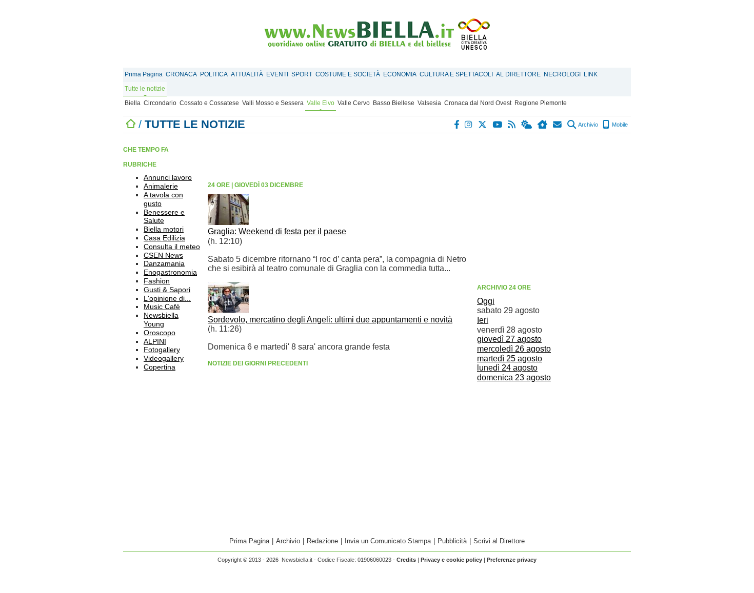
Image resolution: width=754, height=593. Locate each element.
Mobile (619, 124)
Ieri (482, 320)
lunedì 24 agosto (507, 367)
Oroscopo (159, 333)
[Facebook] (457, 124)
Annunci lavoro (168, 177)
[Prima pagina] (130, 124)
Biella (133, 103)
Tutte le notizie (145, 88)
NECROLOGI (562, 74)
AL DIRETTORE (518, 74)
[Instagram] (469, 124)
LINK (591, 74)
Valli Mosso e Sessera (273, 103)
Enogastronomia (170, 272)
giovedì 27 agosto (509, 339)
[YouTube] (497, 124)
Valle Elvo (320, 103)
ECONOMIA (399, 74)
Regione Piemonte (540, 103)
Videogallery (164, 358)
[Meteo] (527, 124)
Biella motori (164, 229)
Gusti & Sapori (167, 289)
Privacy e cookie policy (451, 560)
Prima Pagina (144, 74)
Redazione (322, 541)
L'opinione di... (167, 298)
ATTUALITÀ (247, 74)
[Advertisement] (554, 208)
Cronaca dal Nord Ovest (477, 103)
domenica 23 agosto (514, 377)
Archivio (587, 124)
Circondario (160, 103)
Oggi (485, 301)
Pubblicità (452, 541)
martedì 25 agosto (509, 358)
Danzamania (164, 263)
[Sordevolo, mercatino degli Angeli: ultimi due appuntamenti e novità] (228, 309)
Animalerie (161, 186)
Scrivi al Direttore (499, 541)
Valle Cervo (354, 103)
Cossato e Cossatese (209, 103)
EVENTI (277, 74)
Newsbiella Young (161, 319)
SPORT (301, 74)
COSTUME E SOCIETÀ (347, 74)
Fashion (157, 281)
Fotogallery (162, 349)
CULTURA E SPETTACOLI (456, 74)
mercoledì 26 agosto (514, 348)
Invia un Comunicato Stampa (388, 541)
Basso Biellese (393, 103)
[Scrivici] (558, 124)
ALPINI (155, 341)
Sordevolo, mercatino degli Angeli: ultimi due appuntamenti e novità (330, 319)
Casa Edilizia (164, 238)
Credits (406, 560)
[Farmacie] (543, 124)
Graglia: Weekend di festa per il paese (277, 231)
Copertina (159, 367)
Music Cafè (162, 306)
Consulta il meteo (172, 246)
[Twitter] (483, 124)
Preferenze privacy (512, 560)
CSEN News (163, 255)
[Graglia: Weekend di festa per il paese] (228, 222)
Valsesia (429, 103)
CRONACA (181, 74)
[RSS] (512, 124)
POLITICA (214, 74)
